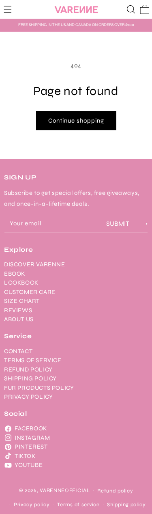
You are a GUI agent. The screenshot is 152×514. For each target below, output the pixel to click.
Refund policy (115, 491)
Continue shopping (76, 120)
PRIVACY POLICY (28, 396)
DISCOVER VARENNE (34, 264)
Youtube (29, 465)
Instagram (32, 437)
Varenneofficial (65, 490)
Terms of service (78, 504)
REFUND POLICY (28, 369)
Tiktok (25, 456)
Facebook (31, 428)
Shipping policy (126, 504)
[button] (7, 9)
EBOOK (14, 273)
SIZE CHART (22, 301)
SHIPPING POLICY (30, 378)
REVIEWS (18, 310)
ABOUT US (19, 319)
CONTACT (18, 351)
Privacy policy (32, 504)
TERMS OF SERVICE (33, 360)
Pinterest (31, 446)
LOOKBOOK (21, 282)
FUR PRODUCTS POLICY (39, 387)
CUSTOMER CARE (30, 292)
